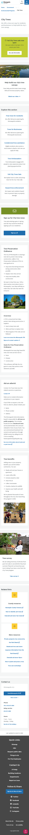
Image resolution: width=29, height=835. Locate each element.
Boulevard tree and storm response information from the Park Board (14, 650)
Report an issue (14, 780)
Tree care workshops (14, 666)
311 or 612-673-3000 (9, 706)
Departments (14, 777)
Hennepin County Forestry (13, 608)
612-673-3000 (7, 711)
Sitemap (14, 744)
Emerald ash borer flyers (14, 658)
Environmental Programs (8, 11)
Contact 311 (7, 394)
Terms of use (9, 825)
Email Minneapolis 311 (13, 693)
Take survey (13, 576)
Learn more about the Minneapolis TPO (14, 338)
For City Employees (14, 759)
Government (10, 8)
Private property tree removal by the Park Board (14, 641)
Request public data (14, 752)
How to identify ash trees (13, 612)
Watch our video (13, 96)
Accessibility (19, 825)
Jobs (14, 748)
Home (2, 8)
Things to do (14, 755)
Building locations (14, 773)
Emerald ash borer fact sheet (14, 616)
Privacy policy (20, 821)
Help (14, 769)
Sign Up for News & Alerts (14, 791)
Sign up (13, 233)
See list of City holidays (10, 724)
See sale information (14, 53)
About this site (9, 821)
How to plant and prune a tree (14, 662)
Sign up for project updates (11, 340)
